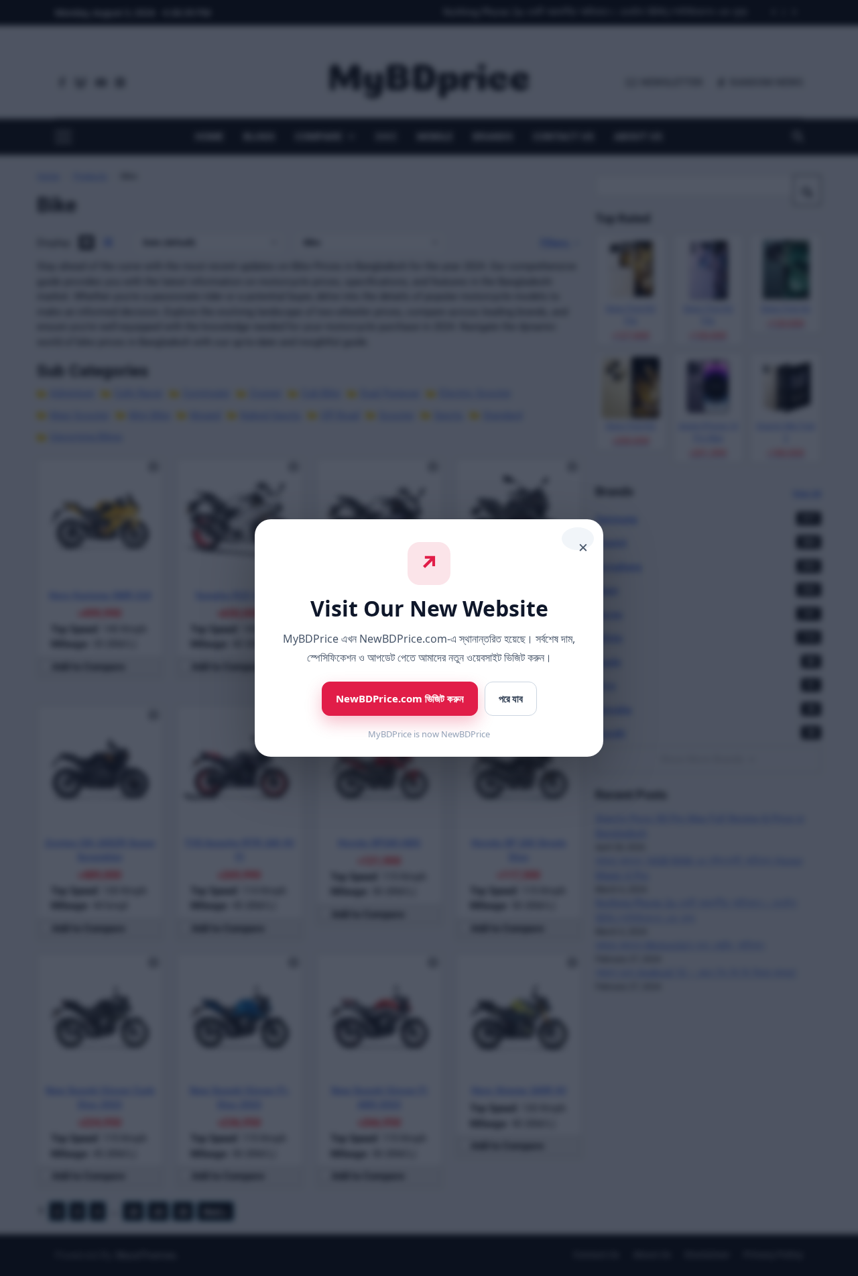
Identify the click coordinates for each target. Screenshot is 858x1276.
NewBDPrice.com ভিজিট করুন (400, 698)
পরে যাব (511, 698)
